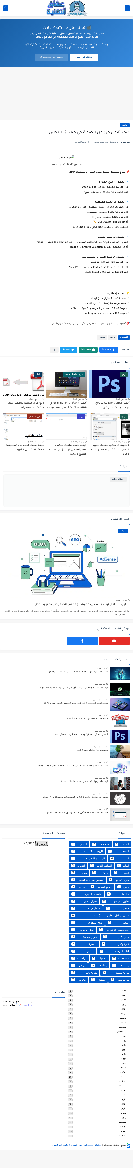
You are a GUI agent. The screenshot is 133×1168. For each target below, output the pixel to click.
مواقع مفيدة (116, 972)
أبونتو (122, 844)
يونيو (123, 1041)
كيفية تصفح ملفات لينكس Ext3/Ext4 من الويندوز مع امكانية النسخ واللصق (68, 450)
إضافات (101, 844)
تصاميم (78, 887)
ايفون (122, 872)
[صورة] (120, 673)
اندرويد (78, 865)
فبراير (123, 1059)
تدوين (124, 887)
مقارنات (121, 965)
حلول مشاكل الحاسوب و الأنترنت (100, 915)
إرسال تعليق (118, 479)
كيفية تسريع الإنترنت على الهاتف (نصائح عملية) (84, 781)
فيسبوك (84, 944)
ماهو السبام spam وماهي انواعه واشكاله (87, 719)
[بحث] (5, 8)
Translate (27, 1005)
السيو (120, 858)
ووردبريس (120, 979)
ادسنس (119, 851)
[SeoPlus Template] (128, 1145)
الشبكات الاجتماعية (89, 858)
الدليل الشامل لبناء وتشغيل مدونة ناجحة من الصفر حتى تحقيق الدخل (82, 604)
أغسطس (121, 1032)
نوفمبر (123, 1018)
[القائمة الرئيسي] (127, 8)
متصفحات (121, 958)
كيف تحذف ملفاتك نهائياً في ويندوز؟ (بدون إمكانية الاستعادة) (77, 813)
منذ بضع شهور (121, 600)
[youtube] (114, 641)
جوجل (118, 908)
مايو (124, 991)
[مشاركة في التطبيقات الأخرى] (54, 350)
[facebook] (82, 641)
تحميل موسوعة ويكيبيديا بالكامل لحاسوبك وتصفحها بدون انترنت (75, 797)
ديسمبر (122, 1014)
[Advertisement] (66, 93)
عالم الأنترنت (116, 936)
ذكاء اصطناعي (87, 922)
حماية (119, 922)
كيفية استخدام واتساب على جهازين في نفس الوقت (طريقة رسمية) (74, 688)
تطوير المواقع (116, 901)
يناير (124, 1005)
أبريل (123, 996)
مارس (123, 1000)
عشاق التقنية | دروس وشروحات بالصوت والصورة (76, 1145)
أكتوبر (123, 1023)
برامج (124, 125)
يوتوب (79, 979)
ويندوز (98, 979)
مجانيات (100, 958)
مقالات (99, 965)
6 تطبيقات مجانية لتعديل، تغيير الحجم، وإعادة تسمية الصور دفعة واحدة (110, 450)
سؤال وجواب (83, 929)
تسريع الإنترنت (102, 887)
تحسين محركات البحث (87, 879)
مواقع (79, 965)
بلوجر (79, 872)
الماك (123, 865)
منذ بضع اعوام (99, 715)
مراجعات (80, 958)
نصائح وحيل (85, 972)
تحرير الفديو (119, 879)
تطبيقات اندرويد (87, 894)
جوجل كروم (86, 908)
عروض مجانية (85, 936)
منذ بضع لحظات (120, 399)
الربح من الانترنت (88, 851)
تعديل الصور (84, 901)
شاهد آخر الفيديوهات (51, 57)
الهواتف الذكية (101, 865)
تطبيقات (118, 894)
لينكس (102, 337)
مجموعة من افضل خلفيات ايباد (92, 750)
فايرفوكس (116, 944)
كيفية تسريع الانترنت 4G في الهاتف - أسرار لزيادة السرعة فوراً (77, 672)
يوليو (123, 1036)
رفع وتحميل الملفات (114, 929)
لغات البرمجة (115, 951)
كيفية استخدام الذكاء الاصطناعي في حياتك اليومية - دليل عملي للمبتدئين (72, 766)
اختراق (80, 844)
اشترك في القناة (84, 57)
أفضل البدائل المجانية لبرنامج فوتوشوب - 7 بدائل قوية (81, 735)
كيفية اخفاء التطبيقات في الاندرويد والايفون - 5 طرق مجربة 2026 (76, 703)
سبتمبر (122, 1027)
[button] (108, 350)
